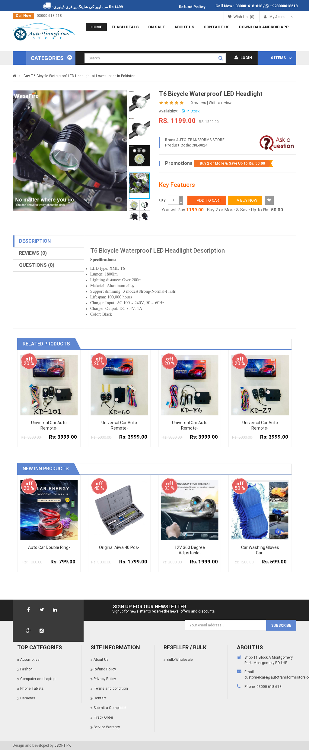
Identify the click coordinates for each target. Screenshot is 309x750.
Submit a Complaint (110, 708)
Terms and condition (111, 688)
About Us (184, 27)
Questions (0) (36, 265)
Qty (162, 200)
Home (96, 27)
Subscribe (281, 625)
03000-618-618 (248, 6)
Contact (100, 698)
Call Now (23, 16)
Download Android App (264, 27)
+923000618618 (284, 6)
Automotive (29, 659)
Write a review (220, 103)
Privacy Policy (105, 679)
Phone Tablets (32, 688)
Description (35, 241)
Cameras (27, 698)
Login (246, 58)
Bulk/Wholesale (180, 659)
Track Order (103, 717)
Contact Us (217, 27)
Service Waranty (107, 727)
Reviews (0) (33, 253)
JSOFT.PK (62, 745)
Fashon (26, 669)
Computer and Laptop (37, 679)
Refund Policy (105, 669)
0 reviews (198, 103)
